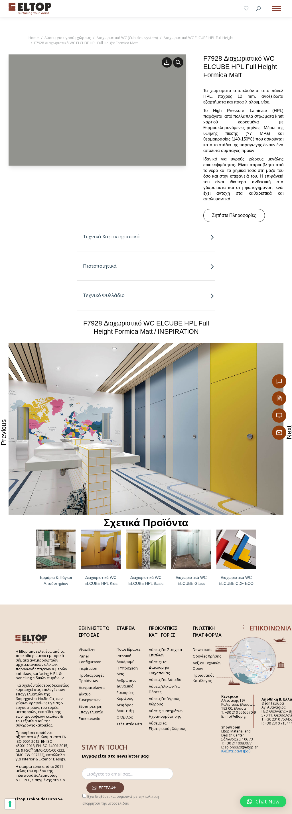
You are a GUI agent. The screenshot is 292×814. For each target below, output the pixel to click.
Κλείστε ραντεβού (236, 751)
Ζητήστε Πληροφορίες (234, 215)
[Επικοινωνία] (279, 381)
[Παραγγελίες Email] (279, 433)
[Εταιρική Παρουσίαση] (279, 415)
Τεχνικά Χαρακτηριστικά (111, 236)
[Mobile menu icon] (276, 9)
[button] (263, 801)
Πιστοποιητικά (100, 265)
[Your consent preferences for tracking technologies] (10, 804)
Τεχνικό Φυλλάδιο (104, 295)
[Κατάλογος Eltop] (279, 398)
